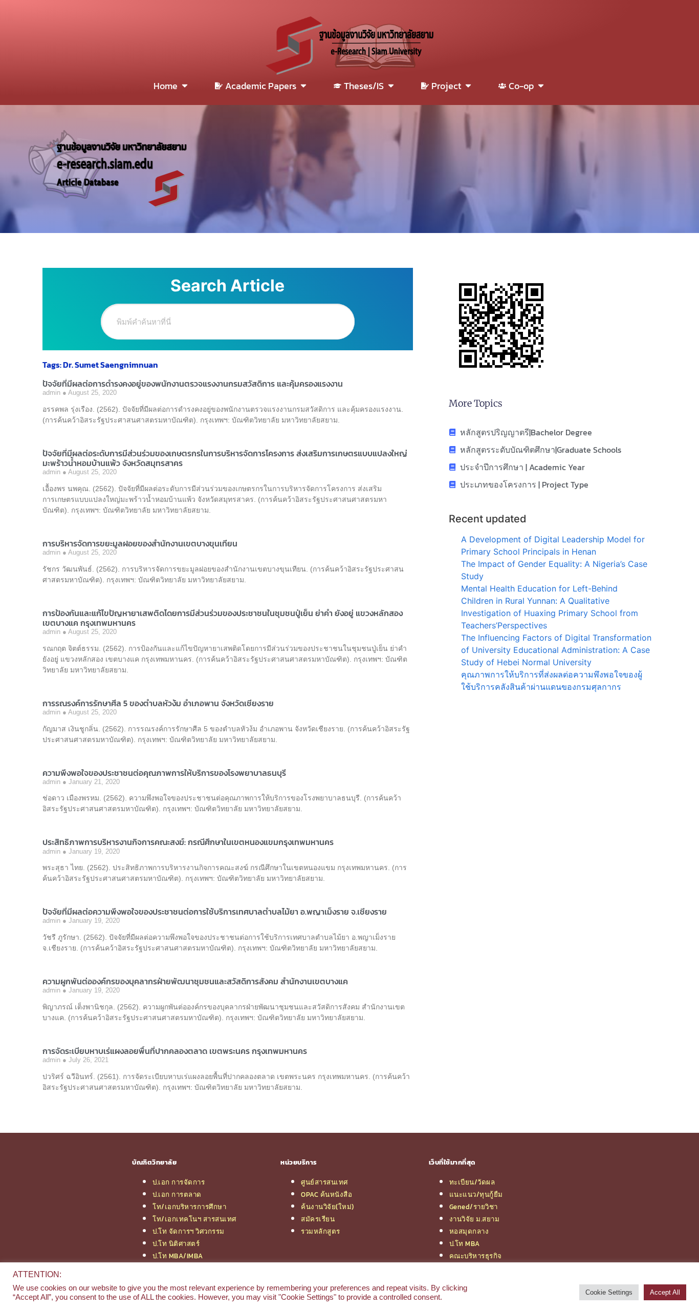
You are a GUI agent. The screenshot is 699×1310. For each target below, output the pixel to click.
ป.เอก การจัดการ (178, 1182)
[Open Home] (184, 86)
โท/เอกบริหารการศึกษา (189, 1206)
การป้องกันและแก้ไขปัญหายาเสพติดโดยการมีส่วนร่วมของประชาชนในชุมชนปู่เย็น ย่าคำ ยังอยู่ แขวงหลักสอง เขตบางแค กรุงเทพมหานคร (222, 618)
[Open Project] (468, 86)
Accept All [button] (665, 1292)
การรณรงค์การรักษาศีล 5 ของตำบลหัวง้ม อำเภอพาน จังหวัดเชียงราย (158, 703)
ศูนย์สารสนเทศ (324, 1182)
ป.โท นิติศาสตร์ (176, 1243)
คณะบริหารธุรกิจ (475, 1256)
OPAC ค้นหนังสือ (326, 1194)
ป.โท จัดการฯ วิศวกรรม (188, 1231)
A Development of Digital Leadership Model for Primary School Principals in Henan (553, 545)
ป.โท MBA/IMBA (177, 1256)
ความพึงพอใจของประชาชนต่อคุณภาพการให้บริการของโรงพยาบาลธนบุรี (164, 773)
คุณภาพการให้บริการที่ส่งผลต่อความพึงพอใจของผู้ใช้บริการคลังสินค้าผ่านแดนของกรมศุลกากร (551, 680)
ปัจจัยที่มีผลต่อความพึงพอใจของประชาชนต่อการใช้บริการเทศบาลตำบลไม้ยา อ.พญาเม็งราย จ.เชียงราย (214, 911)
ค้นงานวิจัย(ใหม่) (327, 1206)
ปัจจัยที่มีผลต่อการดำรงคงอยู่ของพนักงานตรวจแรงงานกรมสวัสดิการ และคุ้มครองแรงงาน (192, 383)
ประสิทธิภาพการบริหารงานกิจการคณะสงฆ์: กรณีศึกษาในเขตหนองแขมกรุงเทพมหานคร (188, 842)
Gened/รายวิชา (473, 1206)
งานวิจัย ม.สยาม (474, 1219)
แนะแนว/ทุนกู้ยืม (476, 1194)
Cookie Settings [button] (608, 1292)
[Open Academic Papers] (303, 86)
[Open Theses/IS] (391, 86)
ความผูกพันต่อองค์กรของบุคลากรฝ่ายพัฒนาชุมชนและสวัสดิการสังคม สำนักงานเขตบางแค (195, 981)
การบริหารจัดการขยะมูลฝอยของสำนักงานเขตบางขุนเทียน (139, 543)
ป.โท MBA (464, 1243)
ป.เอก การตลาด (177, 1194)
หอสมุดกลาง (469, 1231)
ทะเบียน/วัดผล (472, 1182)
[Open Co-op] (540, 86)
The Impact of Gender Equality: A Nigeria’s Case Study (554, 570)
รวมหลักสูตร (320, 1231)
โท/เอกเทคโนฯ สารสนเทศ (194, 1219)
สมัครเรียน (318, 1219)
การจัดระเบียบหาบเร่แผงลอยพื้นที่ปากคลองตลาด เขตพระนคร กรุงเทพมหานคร (174, 1051)
